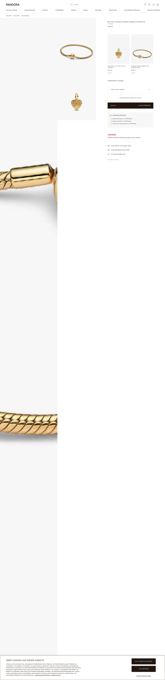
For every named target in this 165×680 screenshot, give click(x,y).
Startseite (9, 15)
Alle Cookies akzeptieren (143, 661)
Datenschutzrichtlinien (42, 675)
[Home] (12, 4)
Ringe (85, 10)
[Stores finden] (149, 4)
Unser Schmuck (29, 10)
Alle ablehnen (144, 669)
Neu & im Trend (11, 10)
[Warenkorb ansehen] (158, 4)
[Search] (72, 5)
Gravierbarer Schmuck (132, 10)
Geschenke (113, 10)
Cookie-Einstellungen (143, 676)
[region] (82, 667)
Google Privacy (55, 675)
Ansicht (110, 73)
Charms (45, 10)
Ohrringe (98, 10)
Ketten (73, 10)
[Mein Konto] (153, 4)
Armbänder (59, 10)
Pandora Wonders (153, 10)
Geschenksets (25, 15)
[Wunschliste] (145, 4)
